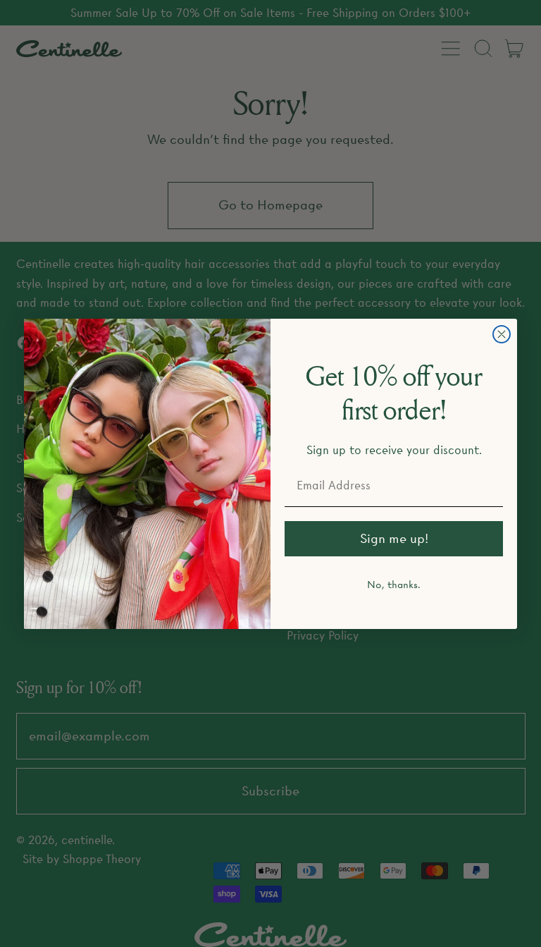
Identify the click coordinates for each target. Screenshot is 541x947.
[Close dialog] (501, 334)
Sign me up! (394, 538)
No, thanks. (394, 584)
